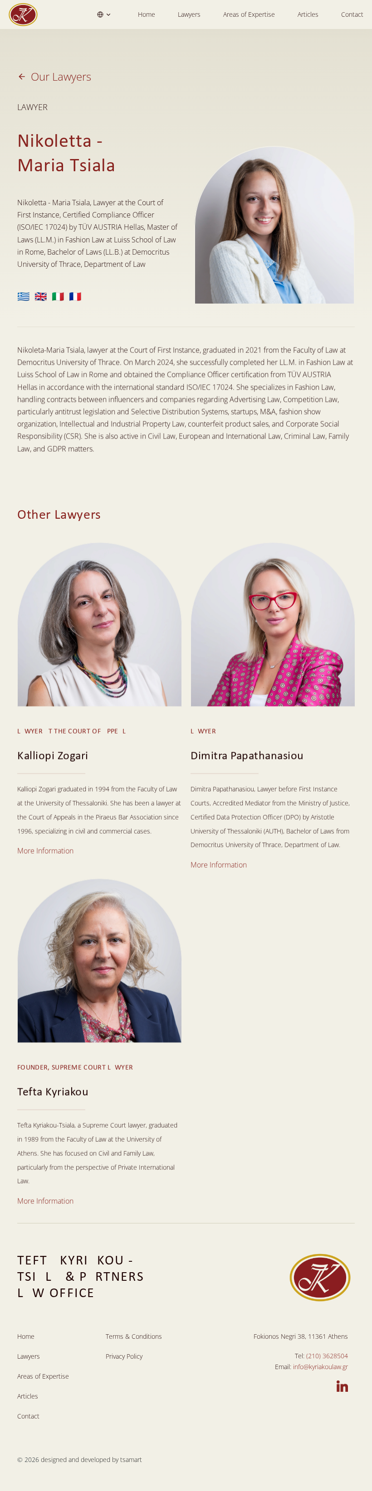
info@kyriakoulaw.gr (320, 1366)
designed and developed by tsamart (91, 1459)
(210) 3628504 (327, 1355)
